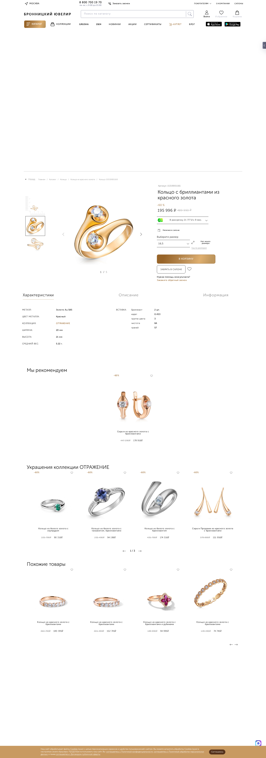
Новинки (115, 24)
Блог (192, 24)
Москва (34, 3)
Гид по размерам (199, 248)
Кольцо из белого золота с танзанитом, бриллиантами (106, 530)
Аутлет (177, 24)
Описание (129, 295)
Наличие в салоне (171, 230)
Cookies (74, 749)
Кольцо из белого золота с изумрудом (53, 530)
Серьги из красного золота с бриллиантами (133, 433)
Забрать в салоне (171, 269)
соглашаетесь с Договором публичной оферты (78, 754)
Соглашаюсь (217, 752)
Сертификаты (152, 24)
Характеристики (38, 295)
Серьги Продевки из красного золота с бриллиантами (212, 530)
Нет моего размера (206, 242)
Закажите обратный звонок (172, 280)
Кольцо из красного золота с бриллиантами (53, 623)
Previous (64, 234)
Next (140, 234)
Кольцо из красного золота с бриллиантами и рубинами (159, 623)
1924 (98, 24)
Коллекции (63, 24)
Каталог (37, 24)
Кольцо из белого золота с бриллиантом (160, 530)
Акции (132, 24)
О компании (223, 4)
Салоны (238, 4)
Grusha (84, 24)
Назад (31, 179)
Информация (215, 295)
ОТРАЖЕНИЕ (63, 324)
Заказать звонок (121, 3)
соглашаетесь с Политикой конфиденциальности (129, 752)
